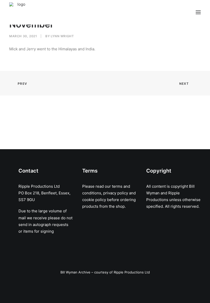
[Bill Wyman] (35, 12)
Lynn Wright (62, 36)
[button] (198, 12)
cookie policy (94, 199)
